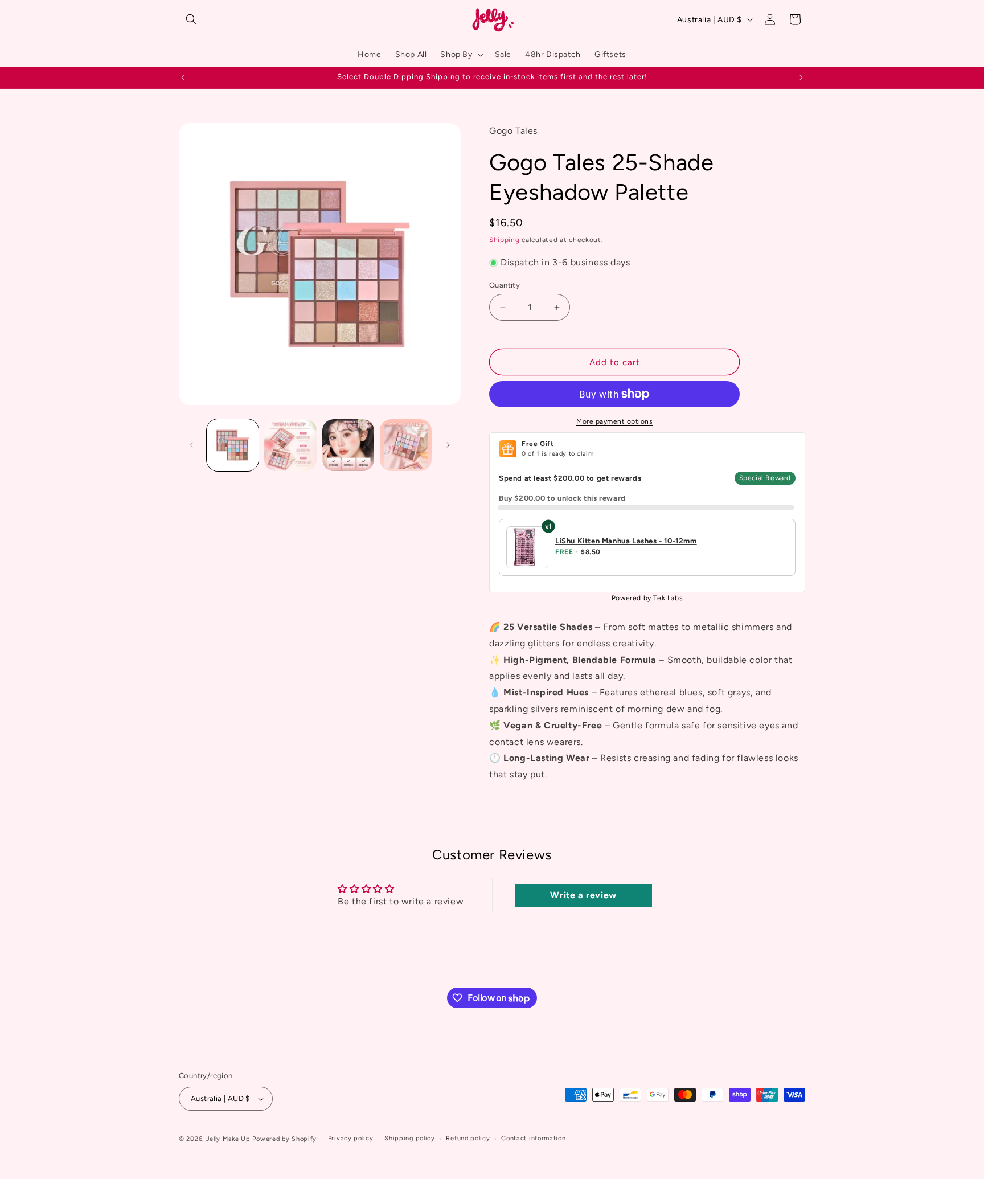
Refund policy (468, 1138)
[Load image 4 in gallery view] (406, 445)
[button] (191, 19)
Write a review (583, 895)
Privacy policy (351, 1138)
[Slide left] (191, 444)
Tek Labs (668, 598)
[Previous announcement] (182, 77)
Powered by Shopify (284, 1139)
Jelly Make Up (228, 1139)
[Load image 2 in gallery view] (290, 445)
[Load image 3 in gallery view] (348, 445)
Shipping (504, 240)
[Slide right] (448, 444)
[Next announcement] (801, 77)
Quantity (504, 285)
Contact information (533, 1138)
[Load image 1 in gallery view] (233, 445)
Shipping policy (409, 1138)
